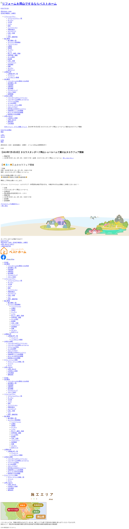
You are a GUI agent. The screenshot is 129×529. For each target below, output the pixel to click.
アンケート (11, 75)
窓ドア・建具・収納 (14, 53)
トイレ (10, 24)
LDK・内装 (11, 33)
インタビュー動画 (13, 77)
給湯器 (10, 59)
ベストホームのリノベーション (17, 97)
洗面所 (10, 48)
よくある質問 (12, 103)
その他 (10, 22)
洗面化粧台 (11, 29)
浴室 (9, 26)
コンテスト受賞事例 (14, 42)
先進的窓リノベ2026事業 (15, 110)
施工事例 (7, 38)
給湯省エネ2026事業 (14, 114)
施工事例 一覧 (12, 40)
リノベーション (13, 27)
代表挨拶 (10, 85)
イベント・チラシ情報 (15, 105)
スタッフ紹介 (12, 92)
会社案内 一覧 (12, 83)
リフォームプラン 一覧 (15, 18)
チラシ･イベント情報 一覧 (16, 361)
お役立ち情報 (8, 96)
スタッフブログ (13, 107)
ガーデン (10, 68)
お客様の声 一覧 (13, 73)
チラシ (10, 365)
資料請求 (10, 121)
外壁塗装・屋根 (13, 55)
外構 (9, 66)
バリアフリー (12, 62)
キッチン (10, 20)
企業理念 (10, 86)
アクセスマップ (13, 90)
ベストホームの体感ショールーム (18, 99)
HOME (6, 262)
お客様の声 (7, 72)
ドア (9, 35)
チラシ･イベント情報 (11, 360)
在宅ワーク (11, 70)
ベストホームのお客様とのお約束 (18, 81)
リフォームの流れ (13, 101)
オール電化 (11, 57)
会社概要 (10, 88)
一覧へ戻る (4, 206)
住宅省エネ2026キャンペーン (17, 108)
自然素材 (10, 64)
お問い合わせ (8, 116)
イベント (10, 363)
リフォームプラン (9, 16)
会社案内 (7, 79)
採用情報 (10, 94)
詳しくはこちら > (68, 158)
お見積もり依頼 (13, 118)
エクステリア (12, 31)
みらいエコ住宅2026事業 (15, 112)
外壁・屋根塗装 (13, 37)
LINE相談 (11, 123)
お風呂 (10, 46)
